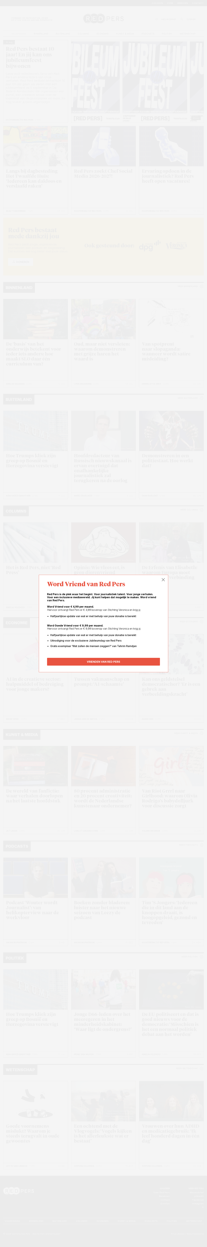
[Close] (163, 579)
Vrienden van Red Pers (103, 661)
